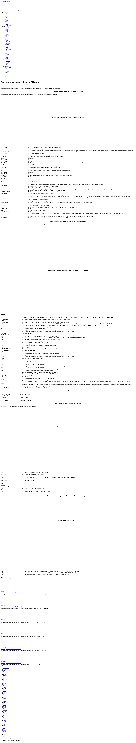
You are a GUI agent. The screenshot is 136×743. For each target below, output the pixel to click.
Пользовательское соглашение (10, 736)
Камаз (4, 730)
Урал (4, 734)
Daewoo (8, 61)
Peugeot (8, 40)
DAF (4, 680)
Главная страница (5, 78)
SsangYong (8, 62)
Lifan (7, 56)
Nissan (7, 71)
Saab (7, 45)
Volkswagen (9, 49)
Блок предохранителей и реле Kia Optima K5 (11, 606)
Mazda (7, 70)
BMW (7, 30)
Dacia (7, 33)
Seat (7, 47)
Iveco (7, 35)
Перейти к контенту (5, 1)
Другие (5, 726)
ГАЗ (7, 15)
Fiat (7, 34)
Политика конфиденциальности (11, 738)
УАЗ (7, 17)
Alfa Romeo (9, 27)
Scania (4, 714)
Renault (8, 43)
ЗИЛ (4, 729)
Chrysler (8, 22)
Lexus (7, 68)
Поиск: (2, 10)
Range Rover (9, 41)
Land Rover (9, 36)
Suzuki (7, 75)
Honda (7, 72)
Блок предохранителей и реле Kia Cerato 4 (11, 621)
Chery (7, 57)
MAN (4, 700)
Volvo (7, 50)
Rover (7, 44)
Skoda (7, 48)
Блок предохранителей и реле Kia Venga (10, 635)
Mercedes (8, 38)
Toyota (7, 73)
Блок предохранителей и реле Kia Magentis (11, 649)
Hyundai (8, 64)
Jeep (7, 20)
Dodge (7, 21)
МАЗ (4, 731)
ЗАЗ (7, 16)
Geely (7, 54)
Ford (7, 24)
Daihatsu (8, 58)
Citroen (8, 31)
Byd (7, 53)
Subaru (7, 76)
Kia (7, 63)
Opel (7, 39)
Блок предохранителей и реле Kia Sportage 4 (11, 592)
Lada (7, 13)
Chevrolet (8, 25)
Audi (7, 29)
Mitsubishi (8, 67)
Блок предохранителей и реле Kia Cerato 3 (11, 663)
